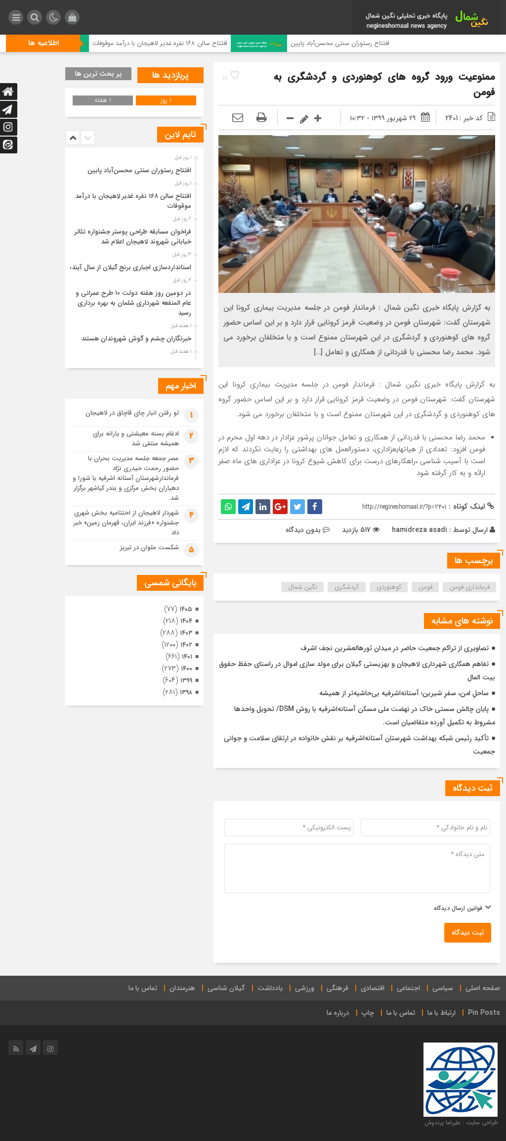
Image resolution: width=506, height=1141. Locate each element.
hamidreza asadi (419, 529)
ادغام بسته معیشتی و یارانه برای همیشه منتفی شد (136, 438)
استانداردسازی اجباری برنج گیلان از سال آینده (129, 267)
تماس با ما (142, 988)
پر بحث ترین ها (98, 73)
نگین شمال (302, 587)
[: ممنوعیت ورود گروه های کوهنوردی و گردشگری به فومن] (238, 118)
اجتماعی (408, 988)
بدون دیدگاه (303, 529)
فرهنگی (337, 988)
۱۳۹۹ (186, 680)
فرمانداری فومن (470, 587)
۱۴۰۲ (186, 645)
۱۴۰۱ (187, 657)
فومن (425, 587)
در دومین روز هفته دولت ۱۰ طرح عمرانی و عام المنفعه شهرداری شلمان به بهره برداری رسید (133, 303)
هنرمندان (182, 988)
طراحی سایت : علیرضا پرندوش (461, 1122)
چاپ (368, 1012)
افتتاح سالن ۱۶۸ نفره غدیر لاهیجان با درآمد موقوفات (187, 43)
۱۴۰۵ (185, 609)
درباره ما (338, 1012)
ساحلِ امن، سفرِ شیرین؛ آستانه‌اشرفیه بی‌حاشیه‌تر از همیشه (404, 693)
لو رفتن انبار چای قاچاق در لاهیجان (132, 413)
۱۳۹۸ (186, 692)
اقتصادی (372, 988)
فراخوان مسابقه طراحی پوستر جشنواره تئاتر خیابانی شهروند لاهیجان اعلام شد (133, 237)
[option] (133, 168)
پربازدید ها (170, 75)
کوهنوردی (389, 587)
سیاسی (442, 988)
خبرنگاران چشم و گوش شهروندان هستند (136, 338)
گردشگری (347, 587)
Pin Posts (484, 1012)
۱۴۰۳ (186, 633)
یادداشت (270, 988)
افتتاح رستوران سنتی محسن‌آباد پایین (367, 43)
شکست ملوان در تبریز (149, 547)
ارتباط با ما (441, 1012)
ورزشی (304, 988)
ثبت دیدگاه (468, 932)
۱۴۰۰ (186, 669)
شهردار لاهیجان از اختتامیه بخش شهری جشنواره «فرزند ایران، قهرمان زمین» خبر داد (126, 523)
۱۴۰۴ (186, 621)
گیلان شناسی (226, 988)
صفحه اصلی (482, 988)
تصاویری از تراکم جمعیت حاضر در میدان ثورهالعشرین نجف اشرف (394, 648)
